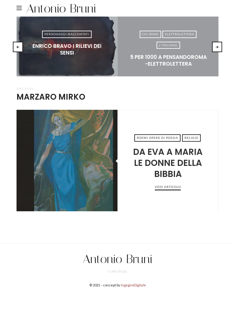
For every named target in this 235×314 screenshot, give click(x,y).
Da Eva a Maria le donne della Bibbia (67, 160)
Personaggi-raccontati (66, 34)
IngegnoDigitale (133, 285)
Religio (191, 138)
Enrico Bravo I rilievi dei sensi (67, 49)
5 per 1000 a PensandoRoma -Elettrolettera (168, 60)
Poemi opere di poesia (157, 138)
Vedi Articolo (67, 63)
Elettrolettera (179, 34)
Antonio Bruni (61, 8)
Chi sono (150, 34)
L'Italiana (168, 45)
